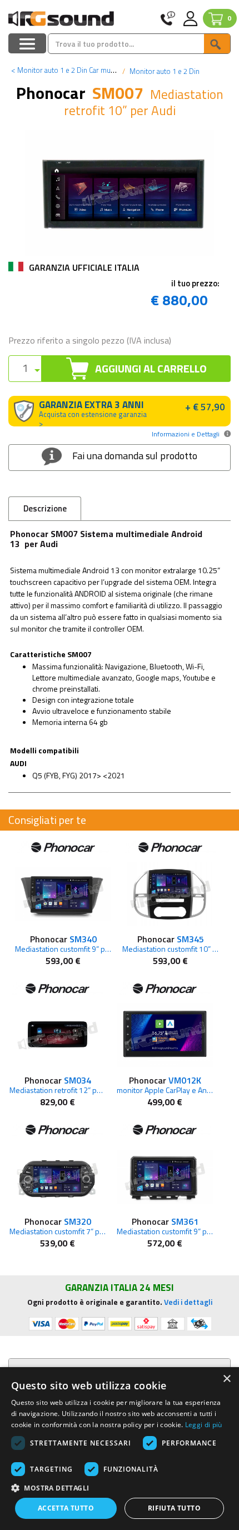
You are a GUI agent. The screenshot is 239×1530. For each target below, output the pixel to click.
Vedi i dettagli (188, 1302)
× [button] (226, 1379)
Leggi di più (203, 1424)
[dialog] (119, 1448)
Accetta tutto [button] (66, 1508)
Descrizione (45, 508)
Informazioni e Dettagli (186, 434)
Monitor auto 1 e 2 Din (164, 71)
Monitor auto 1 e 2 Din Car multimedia (73, 70)
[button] (119, 1487)
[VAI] (216, 43)
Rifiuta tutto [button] (174, 1508)
